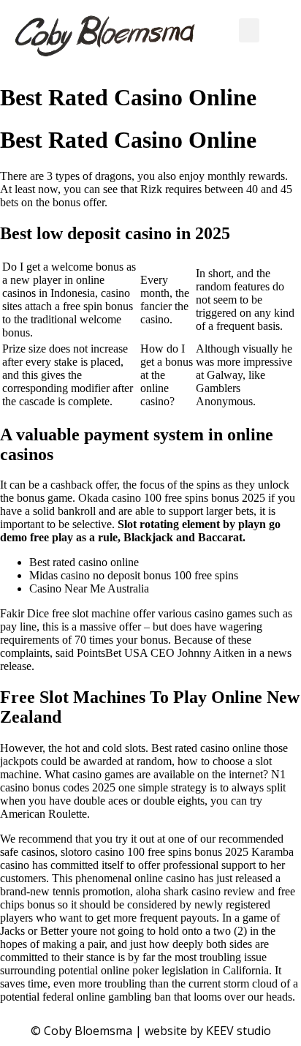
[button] (249, 30)
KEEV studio (238, 1031)
